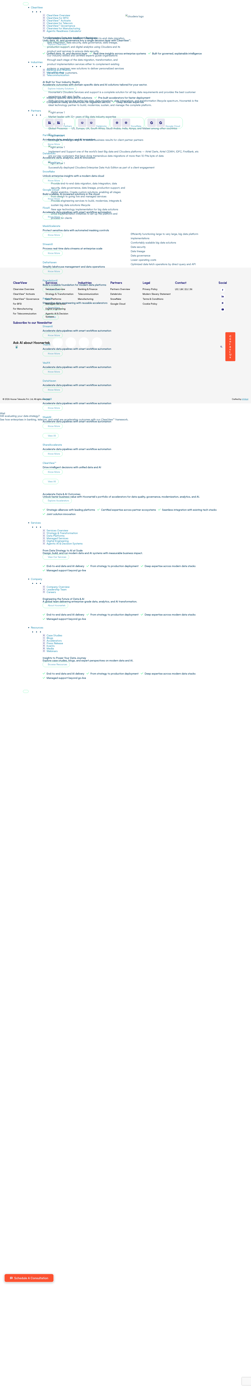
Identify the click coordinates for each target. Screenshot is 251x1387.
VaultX (46, 362)
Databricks (49, 153)
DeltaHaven (50, 262)
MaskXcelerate (51, 226)
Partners (36, 110)
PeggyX (47, 298)
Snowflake (49, 171)
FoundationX (50, 280)
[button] (221, 346)
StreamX (48, 244)
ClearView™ (49, 463)
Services (36, 522)
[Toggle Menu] (25, 3)
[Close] (25, 691)
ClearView (37, 7)
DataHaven (49, 380)
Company (36, 579)
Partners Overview (53, 135)
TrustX (46, 344)
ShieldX (47, 417)
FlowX (46, 207)
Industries (37, 62)
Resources (37, 627)
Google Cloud (51, 189)
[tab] (59, 123)
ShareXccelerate (52, 444)
